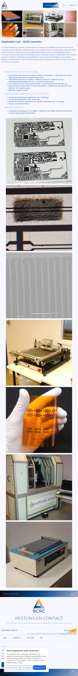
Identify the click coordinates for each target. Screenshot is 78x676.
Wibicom (33, 673)
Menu (72, 5)
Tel (41, 638)
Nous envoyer (69, 630)
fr (63, 5)
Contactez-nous (51, 5)
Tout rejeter (26, 668)
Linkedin (17, 638)
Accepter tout (39, 668)
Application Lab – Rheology (38, 97)
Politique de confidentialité (68, 633)
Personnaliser (13, 668)
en (67, 5)
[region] (26, 659)
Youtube (30, 638)
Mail (5, 638)
